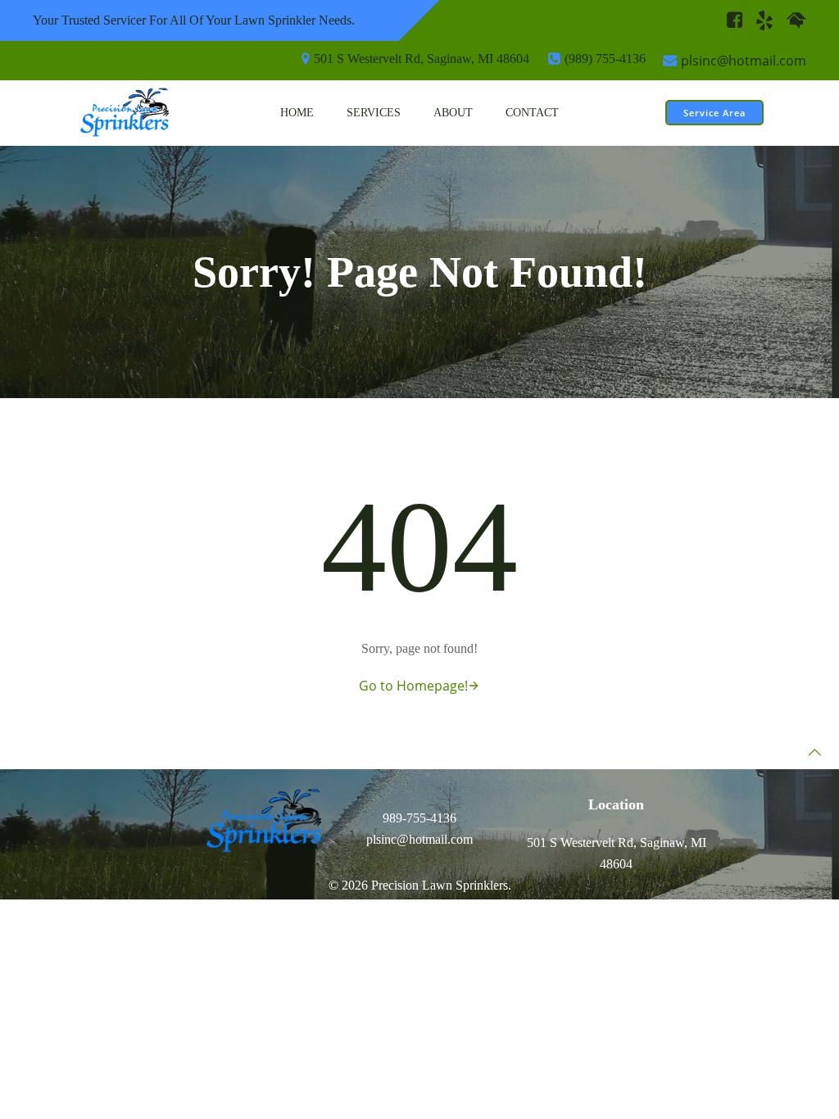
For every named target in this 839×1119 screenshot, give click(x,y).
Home (297, 112)
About (453, 112)
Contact (532, 112)
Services (374, 112)
